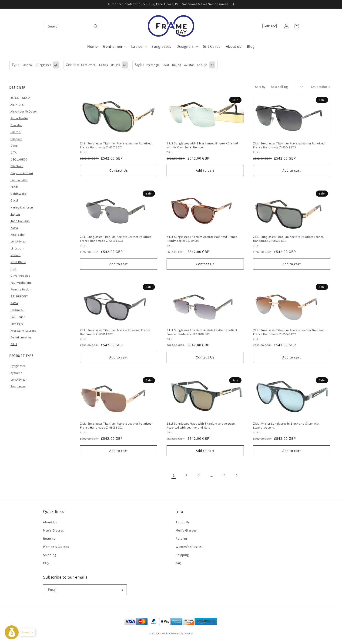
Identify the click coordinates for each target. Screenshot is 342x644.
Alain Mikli (17, 105)
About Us (50, 522)
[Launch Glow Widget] (12, 632)
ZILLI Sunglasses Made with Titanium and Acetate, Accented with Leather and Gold (201, 425)
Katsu (14, 228)
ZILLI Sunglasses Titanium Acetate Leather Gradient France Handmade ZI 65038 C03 (202, 332)
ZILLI (13, 344)
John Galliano (20, 221)
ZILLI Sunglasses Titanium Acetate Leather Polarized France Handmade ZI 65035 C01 (116, 425)
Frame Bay (164, 633)
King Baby (17, 235)
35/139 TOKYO (20, 98)
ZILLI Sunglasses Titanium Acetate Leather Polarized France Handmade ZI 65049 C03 (289, 145)
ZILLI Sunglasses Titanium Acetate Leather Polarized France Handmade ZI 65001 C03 (116, 239)
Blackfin (16, 125)
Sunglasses (18, 386)
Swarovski (17, 310)
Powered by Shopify (182, 633)
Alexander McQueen (23, 111)
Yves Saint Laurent (23, 331)
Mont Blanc (18, 262)
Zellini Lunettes (20, 337)
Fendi (14, 187)
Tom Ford (16, 324)
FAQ (46, 563)
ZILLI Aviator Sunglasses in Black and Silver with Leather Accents (286, 425)
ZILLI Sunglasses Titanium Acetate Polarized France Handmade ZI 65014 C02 (115, 332)
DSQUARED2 (18, 159)
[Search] (96, 26)
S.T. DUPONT (19, 296)
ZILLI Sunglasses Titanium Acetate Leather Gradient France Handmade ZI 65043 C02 (288, 332)
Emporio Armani (21, 173)
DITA (13, 152)
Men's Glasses (53, 530)
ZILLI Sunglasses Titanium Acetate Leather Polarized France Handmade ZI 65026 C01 (116, 145)
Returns (49, 538)
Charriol (15, 132)
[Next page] (236, 475)
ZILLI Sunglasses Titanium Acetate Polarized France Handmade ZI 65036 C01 (288, 239)
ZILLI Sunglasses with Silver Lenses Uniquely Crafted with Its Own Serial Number (202, 145)
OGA (13, 269)
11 (223, 475)
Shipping (49, 555)
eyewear (16, 373)
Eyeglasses (17, 366)
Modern (15, 255)
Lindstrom (17, 248)
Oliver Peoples (20, 276)
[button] (48, 26)
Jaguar (15, 214)
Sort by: (260, 87)
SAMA (14, 303)
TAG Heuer (17, 317)
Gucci (14, 200)
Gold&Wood (18, 194)
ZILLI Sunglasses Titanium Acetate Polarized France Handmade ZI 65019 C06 (202, 239)
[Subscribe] (121, 589)
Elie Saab (16, 166)
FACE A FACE (19, 180)
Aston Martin (19, 118)
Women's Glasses (56, 547)
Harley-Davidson (21, 207)
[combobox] (72, 26)
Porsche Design (20, 289)
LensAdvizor (18, 241)
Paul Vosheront (20, 283)
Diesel (14, 146)
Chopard (16, 139)
